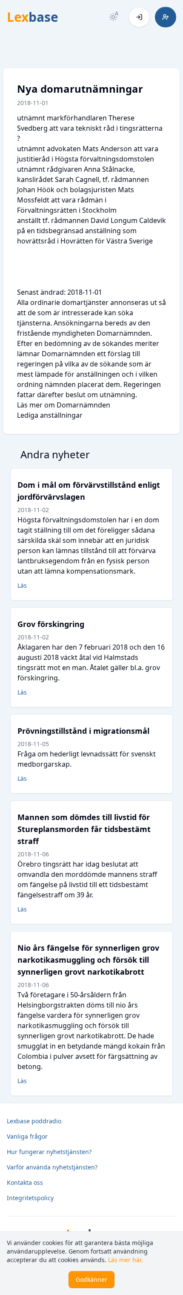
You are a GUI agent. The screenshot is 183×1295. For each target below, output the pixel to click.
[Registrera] (165, 17)
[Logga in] (139, 17)
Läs (22, 585)
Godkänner (91, 1279)
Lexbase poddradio (34, 1121)
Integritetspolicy (30, 1198)
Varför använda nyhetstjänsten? (52, 1167)
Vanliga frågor (27, 1136)
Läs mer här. (125, 1260)
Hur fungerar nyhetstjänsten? (49, 1152)
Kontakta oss (25, 1182)
